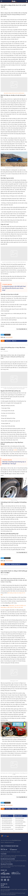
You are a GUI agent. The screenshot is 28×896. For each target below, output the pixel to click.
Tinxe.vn (6, 836)
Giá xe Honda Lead (19, 823)
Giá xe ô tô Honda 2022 (6, 827)
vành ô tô (8, 340)
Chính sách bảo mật (5, 887)
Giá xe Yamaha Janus (19, 827)
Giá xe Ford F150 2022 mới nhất (7, 823)
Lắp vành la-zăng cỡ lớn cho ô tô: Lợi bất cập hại (14, 93)
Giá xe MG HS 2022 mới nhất (7, 829)
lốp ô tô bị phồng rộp (7, 498)
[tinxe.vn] (14, 1)
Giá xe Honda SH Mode (19, 818)
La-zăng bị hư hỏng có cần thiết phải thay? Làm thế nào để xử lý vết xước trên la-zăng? (14, 288)
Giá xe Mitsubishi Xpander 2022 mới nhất (7, 821)
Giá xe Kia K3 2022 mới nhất (7, 825)
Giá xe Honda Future (19, 820)
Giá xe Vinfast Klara (19, 829)
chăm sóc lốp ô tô (16, 564)
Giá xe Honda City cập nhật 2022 (7, 820)
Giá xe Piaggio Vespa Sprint (20, 825)
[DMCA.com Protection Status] (6, 334)
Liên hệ (2, 885)
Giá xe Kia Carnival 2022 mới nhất (7, 818)
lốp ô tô (14, 340)
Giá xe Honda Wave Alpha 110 (20, 821)
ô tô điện (8, 808)
